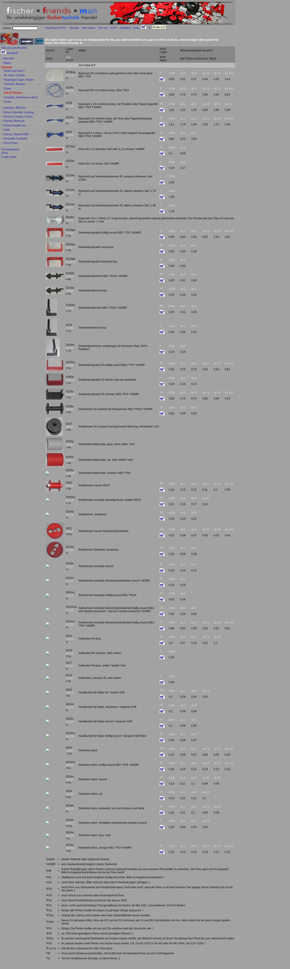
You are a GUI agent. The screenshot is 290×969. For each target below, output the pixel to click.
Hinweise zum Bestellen (14, 47)
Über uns (103, 27)
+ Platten (6, 63)
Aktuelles (74, 27)
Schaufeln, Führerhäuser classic (21, 97)
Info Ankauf (88, 27)
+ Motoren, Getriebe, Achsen (17, 116)
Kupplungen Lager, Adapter (19, 80)
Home (4, 152)
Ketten (7, 88)
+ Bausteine (7, 58)
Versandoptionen (10, 149)
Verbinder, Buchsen (14, 84)
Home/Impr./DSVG (56, 27)
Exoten (7, 101)
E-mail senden (9, 156)
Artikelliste (125, 27)
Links (136, 27)
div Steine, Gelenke (14, 75)
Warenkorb (12, 53)
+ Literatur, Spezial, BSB (14, 134)
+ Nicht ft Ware (9, 143)
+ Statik (5, 130)
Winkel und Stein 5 (14, 71)
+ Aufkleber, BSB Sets (13, 108)
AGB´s (114, 27)
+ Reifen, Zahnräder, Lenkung (17, 112)
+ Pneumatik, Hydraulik (14, 138)
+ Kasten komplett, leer (13, 125)
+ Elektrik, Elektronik (12, 121)
